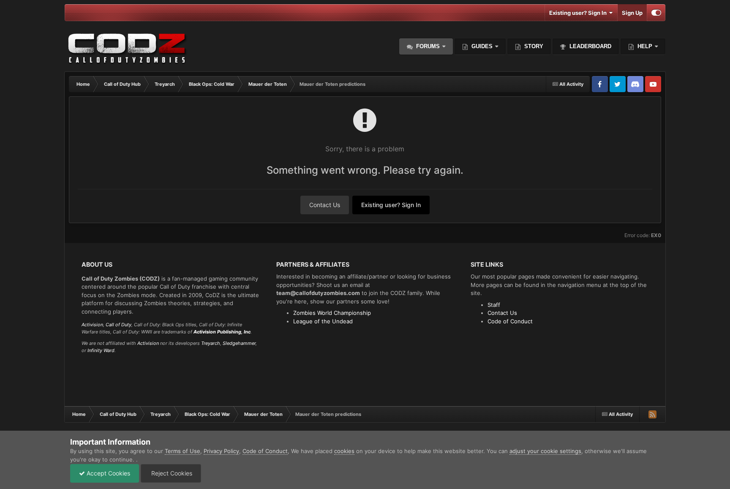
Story (533, 46)
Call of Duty (118, 325)
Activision (92, 325)
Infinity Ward (100, 350)
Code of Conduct (510, 321)
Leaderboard (589, 46)
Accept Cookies (107, 473)
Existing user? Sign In (579, 12)
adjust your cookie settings (545, 451)
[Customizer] (656, 12)
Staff (494, 304)
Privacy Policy (221, 451)
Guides (482, 46)
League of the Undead (323, 321)
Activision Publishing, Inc (222, 332)
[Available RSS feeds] (652, 414)
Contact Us (324, 204)
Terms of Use (182, 451)
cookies (344, 451)
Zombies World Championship (332, 312)
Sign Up (632, 12)
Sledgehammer (239, 343)
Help (644, 46)
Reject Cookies (171, 473)
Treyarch (210, 343)
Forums (427, 46)
